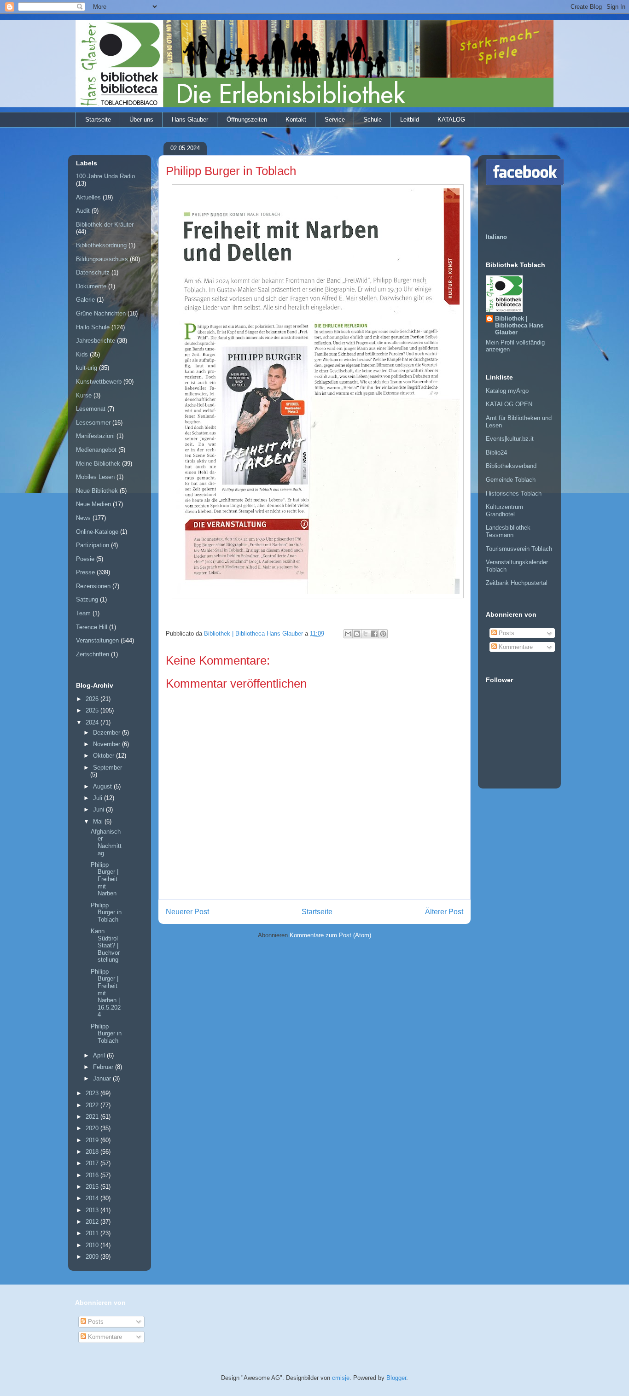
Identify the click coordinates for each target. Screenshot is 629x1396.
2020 (93, 1128)
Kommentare (515, 646)
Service (335, 119)
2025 (93, 710)
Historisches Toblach (514, 493)
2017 (93, 1163)
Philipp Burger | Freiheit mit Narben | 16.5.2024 (106, 993)
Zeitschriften (92, 654)
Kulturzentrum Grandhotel (504, 510)
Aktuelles (88, 197)
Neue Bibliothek (97, 490)
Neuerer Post (187, 912)
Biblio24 (496, 452)
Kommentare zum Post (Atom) (330, 935)
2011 (93, 1233)
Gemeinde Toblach (511, 479)
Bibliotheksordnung (101, 245)
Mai (99, 821)
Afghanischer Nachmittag (106, 842)
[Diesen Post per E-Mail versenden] (348, 633)
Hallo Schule (93, 327)
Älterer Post (444, 912)
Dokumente (91, 286)
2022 (93, 1105)
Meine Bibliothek (98, 463)
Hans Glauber (190, 119)
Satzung (87, 599)
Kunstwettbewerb (99, 381)
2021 (93, 1116)
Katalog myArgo (507, 390)
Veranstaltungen (97, 640)
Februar (104, 1066)
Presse (85, 572)
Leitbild (409, 119)
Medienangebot (96, 449)
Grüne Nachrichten (101, 313)
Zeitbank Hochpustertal (516, 582)
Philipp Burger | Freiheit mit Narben (104, 879)
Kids (82, 354)
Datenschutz (93, 272)
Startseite (98, 119)
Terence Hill (91, 627)
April (100, 1055)
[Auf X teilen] (365, 633)
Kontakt (295, 119)
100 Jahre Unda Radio (105, 176)
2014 (93, 1198)
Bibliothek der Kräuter (105, 224)
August (103, 786)
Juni (99, 809)
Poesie (85, 558)
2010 (93, 1245)
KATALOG (451, 119)
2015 (93, 1186)
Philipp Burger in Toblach (106, 912)
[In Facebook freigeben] (374, 633)
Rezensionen (93, 586)
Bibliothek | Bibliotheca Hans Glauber (519, 325)
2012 (93, 1221)
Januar (103, 1078)
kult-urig (86, 367)
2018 (93, 1151)
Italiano (496, 237)
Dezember (107, 732)
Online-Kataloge (97, 531)
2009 (93, 1256)
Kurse (84, 395)
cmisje (340, 1377)
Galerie (85, 299)
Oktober (104, 755)
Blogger (396, 1377)
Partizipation (92, 545)
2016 (93, 1175)
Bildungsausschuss (102, 259)
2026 (93, 698)
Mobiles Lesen (95, 476)
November (107, 744)
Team (83, 613)
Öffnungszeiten (247, 119)
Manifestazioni (95, 435)
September (107, 767)
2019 (93, 1140)
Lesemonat (90, 408)
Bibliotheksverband (511, 465)
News (83, 517)
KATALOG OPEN (509, 404)
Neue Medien (93, 504)
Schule (372, 119)
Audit (83, 210)
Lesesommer (93, 422)
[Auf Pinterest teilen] (383, 633)
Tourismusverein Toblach (519, 548)
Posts (505, 633)
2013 (93, 1210)
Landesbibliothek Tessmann (508, 531)
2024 (93, 722)
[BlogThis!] (356, 633)
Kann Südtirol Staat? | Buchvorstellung (105, 945)
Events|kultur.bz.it (510, 438)
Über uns (141, 119)
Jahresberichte (95, 340)
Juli (98, 797)
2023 (93, 1093)
